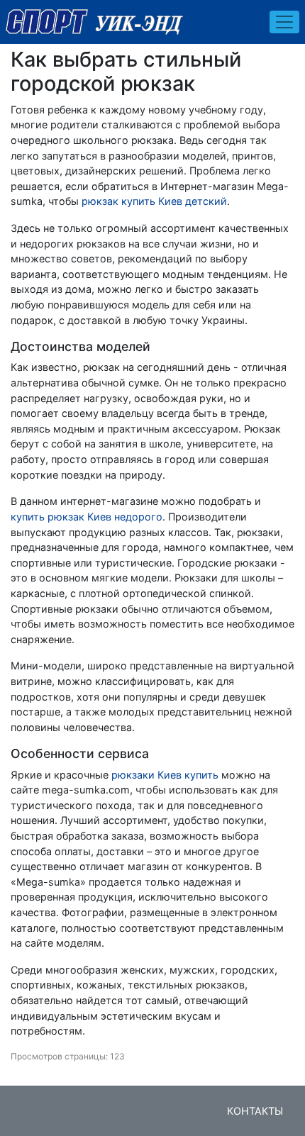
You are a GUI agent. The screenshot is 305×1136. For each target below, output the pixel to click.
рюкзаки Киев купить (164, 775)
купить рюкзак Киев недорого (86, 517)
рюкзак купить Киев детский (154, 201)
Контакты (255, 1111)
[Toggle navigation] (284, 22)
